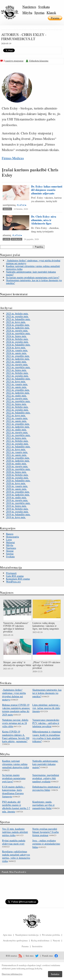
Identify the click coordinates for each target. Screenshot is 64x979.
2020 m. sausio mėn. (16, 489)
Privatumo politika (51, 934)
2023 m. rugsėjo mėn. (17, 364)
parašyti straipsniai (14, 60)
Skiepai (7, 209)
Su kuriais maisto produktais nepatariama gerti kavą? (32, 277)
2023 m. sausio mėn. (16, 387)
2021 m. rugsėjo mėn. (17, 432)
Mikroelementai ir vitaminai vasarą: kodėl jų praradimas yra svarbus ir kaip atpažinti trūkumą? (46, 736)
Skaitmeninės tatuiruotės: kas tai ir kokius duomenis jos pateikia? (34, 282)
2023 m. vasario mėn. (17, 384)
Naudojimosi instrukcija (27, 934)
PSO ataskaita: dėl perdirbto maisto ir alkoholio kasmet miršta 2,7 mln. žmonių (16, 806)
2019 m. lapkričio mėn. (18, 494)
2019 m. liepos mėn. (16, 506)
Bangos (9, 533)
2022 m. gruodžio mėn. (18, 390)
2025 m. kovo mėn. (16, 322)
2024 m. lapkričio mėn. (18, 327)
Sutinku (55, 974)
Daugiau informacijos (12, 973)
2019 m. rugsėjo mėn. (17, 500)
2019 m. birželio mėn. (17, 508)
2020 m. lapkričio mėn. (18, 460)
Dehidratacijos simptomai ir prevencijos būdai (46, 788)
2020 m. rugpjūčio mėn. (18, 469)
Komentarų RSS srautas (18, 578)
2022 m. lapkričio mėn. (18, 392)
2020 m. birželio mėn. (17, 474)
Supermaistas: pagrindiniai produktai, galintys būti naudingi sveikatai (45, 778)
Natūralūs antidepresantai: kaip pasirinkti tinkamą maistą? (31, 273)
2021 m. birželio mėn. (17, 440)
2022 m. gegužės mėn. (17, 409)
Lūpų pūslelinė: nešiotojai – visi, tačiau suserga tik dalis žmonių (46, 708)
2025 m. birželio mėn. (17, 313)
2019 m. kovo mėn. (16, 517)
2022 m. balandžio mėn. (18, 412)
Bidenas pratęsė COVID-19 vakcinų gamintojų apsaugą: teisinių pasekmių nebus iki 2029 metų (16, 709)
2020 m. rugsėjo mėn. (17, 466)
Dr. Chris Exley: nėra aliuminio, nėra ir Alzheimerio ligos (43, 220)
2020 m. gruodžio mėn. (18, 457)
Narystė (56, 940)
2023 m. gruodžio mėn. (18, 356)
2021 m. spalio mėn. (16, 429)
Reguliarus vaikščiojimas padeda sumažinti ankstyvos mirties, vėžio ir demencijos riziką (16, 856)
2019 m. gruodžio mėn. (18, 491)
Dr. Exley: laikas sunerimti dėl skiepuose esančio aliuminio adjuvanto (46, 189)
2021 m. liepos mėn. (16, 438)
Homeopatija (12, 536)
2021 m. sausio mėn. (16, 455)
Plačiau (21, 205)
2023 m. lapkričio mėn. (18, 358)
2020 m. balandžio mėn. (18, 480)
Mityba (27, 12)
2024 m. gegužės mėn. (17, 341)
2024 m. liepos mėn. (16, 336)
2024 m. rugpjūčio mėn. (18, 333)
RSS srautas (12, 955)
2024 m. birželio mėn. (17, 339)
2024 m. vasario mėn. (17, 350)
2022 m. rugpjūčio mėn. (18, 401)
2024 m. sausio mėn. (16, 353)
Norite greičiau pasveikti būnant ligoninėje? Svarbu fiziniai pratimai (45, 832)
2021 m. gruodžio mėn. (18, 423)
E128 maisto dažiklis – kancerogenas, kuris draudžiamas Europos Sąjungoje (13, 791)
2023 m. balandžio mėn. (18, 378)
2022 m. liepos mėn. (16, 404)
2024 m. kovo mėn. (16, 347)
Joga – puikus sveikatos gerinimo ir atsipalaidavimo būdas (46, 843)
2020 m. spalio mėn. (16, 463)
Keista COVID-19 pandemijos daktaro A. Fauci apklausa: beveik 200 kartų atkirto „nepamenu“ (15, 736)
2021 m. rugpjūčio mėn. (18, 435)
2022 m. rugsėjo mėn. (17, 398)
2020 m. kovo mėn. (16, 483)
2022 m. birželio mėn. (17, 407)
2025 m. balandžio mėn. (18, 319)
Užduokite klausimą (38, 60)
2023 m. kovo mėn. (16, 381)
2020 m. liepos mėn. (16, 472)
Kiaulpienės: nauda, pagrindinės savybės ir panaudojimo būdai (43, 805)
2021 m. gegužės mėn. (17, 443)
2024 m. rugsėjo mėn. (17, 330)
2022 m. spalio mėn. (16, 395)
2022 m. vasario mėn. (17, 418)
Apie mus (7, 934)
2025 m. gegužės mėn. (17, 316)
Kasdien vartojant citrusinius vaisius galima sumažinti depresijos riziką (33, 267)
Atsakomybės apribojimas (15, 940)
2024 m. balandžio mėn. (18, 344)
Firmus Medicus (13, 158)
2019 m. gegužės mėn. (17, 511)
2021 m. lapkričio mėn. (18, 426)
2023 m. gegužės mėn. (17, 375)
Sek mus (30, 955)
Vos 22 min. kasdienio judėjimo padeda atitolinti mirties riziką (15, 832)
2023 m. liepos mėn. (16, 370)
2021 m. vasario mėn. (17, 452)
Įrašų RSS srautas (15, 576)
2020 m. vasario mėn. (17, 486)
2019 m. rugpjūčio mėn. (18, 503)
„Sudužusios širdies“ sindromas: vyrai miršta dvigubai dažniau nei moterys (33, 262)
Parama (55, 18)
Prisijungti (11, 573)
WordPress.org (13, 581)
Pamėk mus (48, 955)
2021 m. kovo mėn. (16, 449)
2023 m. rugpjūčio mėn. (18, 367)
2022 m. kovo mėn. (16, 415)
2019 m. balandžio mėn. (18, 514)
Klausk (51, 12)
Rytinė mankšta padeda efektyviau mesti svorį (13, 842)
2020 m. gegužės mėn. (17, 477)
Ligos (6, 239)
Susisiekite (37, 946)
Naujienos (29, 6)
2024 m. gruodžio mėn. (18, 324)
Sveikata (44, 6)
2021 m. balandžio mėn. (18, 446)
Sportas (39, 12)
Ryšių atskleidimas (40, 940)
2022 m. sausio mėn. (16, 421)
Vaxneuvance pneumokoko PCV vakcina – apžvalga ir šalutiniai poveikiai (45, 723)
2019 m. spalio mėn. (16, 497)
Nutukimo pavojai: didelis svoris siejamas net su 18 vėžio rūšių (15, 723)
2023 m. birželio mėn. (17, 373)
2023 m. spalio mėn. (16, 361)
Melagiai (10, 542)
